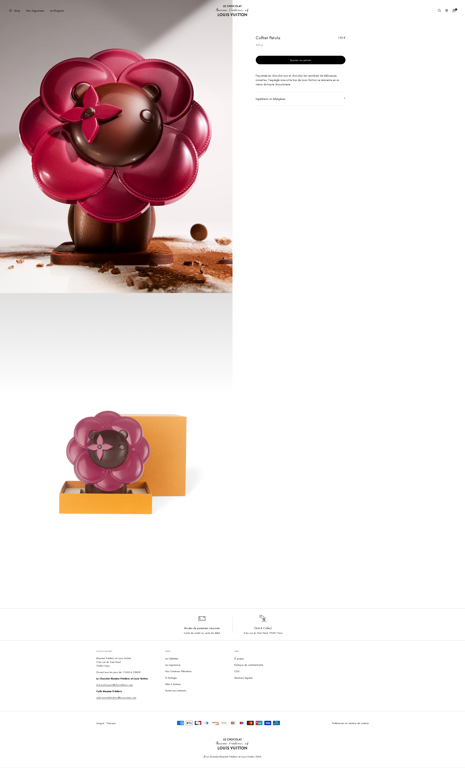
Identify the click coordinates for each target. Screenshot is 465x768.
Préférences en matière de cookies (350, 723)
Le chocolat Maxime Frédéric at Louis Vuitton (231, 756)
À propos (239, 658)
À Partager (171, 677)
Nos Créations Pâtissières (178, 671)
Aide (236, 651)
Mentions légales (243, 677)
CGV (237, 671)
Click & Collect (104, 651)
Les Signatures (173, 664)
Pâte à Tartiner (173, 684)
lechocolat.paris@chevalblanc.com (114, 684)
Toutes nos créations (175, 690)
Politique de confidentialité (248, 664)
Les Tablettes (171, 658)
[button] (15, 10)
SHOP (167, 651)
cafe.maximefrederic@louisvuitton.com (116, 697)
